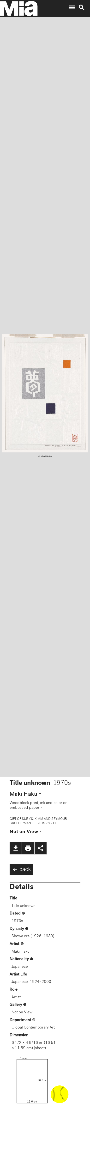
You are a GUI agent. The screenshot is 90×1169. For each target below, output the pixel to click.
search (81, 7)
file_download (15, 848)
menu (72, 7)
